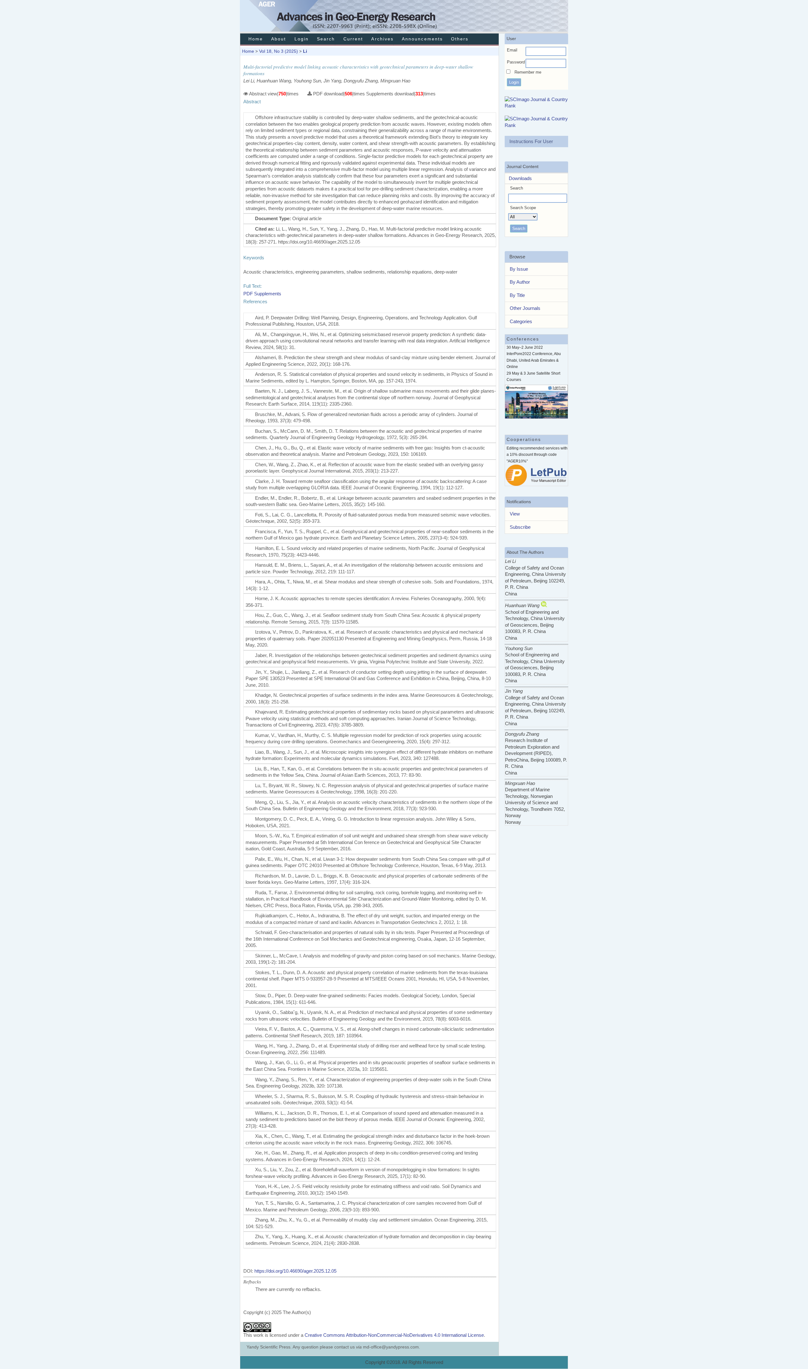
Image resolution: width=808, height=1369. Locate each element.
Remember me (527, 72)
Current (353, 39)
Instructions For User (531, 141)
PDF (248, 293)
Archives (382, 39)
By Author (520, 282)
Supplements (267, 293)
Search (326, 39)
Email (512, 50)
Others (459, 39)
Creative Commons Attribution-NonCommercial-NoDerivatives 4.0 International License (394, 1335)
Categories (521, 321)
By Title (517, 295)
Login (301, 39)
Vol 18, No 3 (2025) (278, 51)
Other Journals (525, 308)
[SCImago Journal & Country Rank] (536, 105)
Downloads (518, 178)
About (278, 39)
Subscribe (520, 527)
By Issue (519, 269)
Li (305, 51)
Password (516, 62)
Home (255, 39)
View (515, 513)
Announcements (422, 39)
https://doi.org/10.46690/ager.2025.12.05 (295, 1271)
